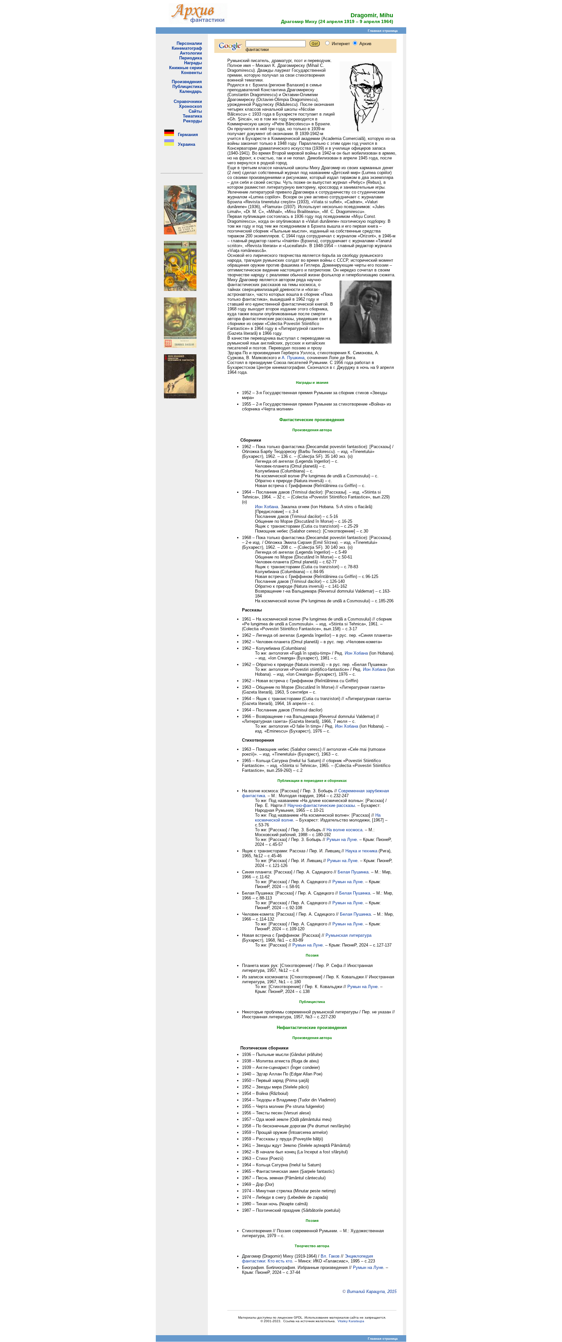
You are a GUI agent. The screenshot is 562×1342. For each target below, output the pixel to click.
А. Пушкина (293, 357)
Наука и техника (361, 850)
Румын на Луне (342, 839)
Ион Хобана (266, 506)
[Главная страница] (198, 22)
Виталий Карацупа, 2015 (371, 1291)
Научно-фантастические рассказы (321, 805)
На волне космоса (344, 829)
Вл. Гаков (330, 1256)
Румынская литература (348, 935)
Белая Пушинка (353, 872)
